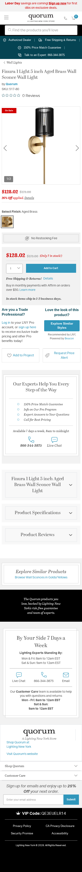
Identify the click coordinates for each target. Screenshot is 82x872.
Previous (5, 148)
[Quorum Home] (41, 18)
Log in (6, 322)
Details (29, 197)
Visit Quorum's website (22, 754)
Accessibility (60, 833)
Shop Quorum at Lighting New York (19, 744)
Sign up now (57, 3)
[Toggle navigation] (6, 18)
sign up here (27, 327)
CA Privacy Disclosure (60, 826)
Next (77, 148)
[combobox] (41, 30)
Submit (71, 799)
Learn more (27, 289)
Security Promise (22, 833)
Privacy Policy (22, 826)
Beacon (69, 338)
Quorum (11, 84)
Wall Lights (14, 62)
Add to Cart (51, 268)
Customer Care (15, 775)
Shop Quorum (14, 766)
